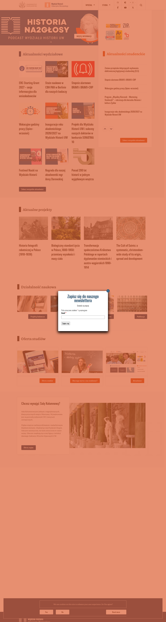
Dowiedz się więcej (83, 305)
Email (63, 313)
